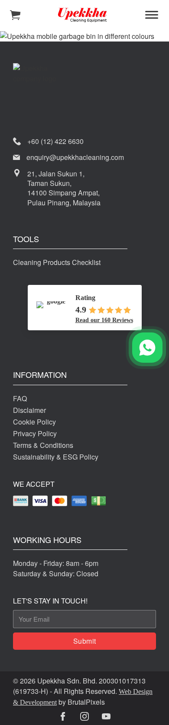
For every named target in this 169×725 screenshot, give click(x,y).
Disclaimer (29, 410)
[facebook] (62, 716)
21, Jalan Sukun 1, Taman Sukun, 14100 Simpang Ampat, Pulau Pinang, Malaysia (64, 188)
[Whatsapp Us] (147, 347)
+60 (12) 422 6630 (55, 141)
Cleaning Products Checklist (57, 262)
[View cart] (15, 15)
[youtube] (106, 716)
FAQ (20, 398)
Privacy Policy (35, 433)
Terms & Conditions (43, 445)
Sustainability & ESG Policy (55, 457)
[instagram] (84, 716)
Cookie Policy (34, 422)
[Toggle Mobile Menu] (151, 15)
